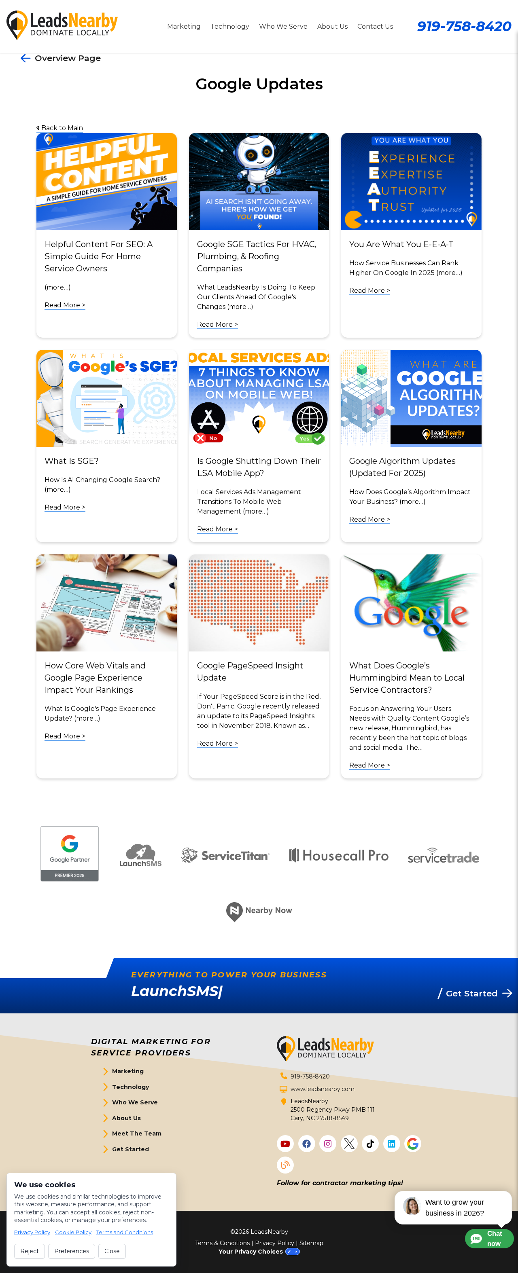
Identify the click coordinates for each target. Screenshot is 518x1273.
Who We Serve (283, 26)
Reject (29, 1251)
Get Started (130, 1149)
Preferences (71, 1251)
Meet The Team (136, 1133)
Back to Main (61, 128)
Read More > (65, 305)
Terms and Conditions (124, 1232)
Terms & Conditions (222, 1243)
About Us (332, 26)
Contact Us (375, 26)
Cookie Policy (73, 1232)
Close (112, 1251)
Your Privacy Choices (251, 1251)
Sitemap (311, 1243)
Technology (229, 26)
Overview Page (68, 58)
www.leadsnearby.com (323, 1089)
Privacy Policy (274, 1243)
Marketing (184, 26)
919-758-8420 (464, 26)
